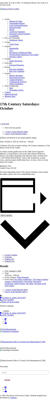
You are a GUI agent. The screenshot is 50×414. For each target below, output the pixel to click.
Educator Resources (16, 65)
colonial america (17, 281)
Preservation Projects (17, 78)
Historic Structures (16, 75)
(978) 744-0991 (8, 300)
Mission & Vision (15, 21)
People (11, 30)
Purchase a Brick (15, 57)
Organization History (17, 23)
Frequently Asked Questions (19, 34)
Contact (7, 92)
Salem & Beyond (11, 94)
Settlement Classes (16, 40)
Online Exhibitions (16, 84)
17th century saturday (40, 279)
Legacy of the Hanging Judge (16, 132)
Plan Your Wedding (16, 69)
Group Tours (14, 44)
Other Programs (23, 277)
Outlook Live (10, 261)
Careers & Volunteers (17, 32)
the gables (29, 284)
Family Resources (15, 61)
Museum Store (10, 96)
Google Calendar (11, 255)
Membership (13, 48)
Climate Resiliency (16, 80)
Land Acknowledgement (18, 25)
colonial (7, 281)
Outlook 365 (9, 259)
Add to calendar (6, 215)
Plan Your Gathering (16, 71)
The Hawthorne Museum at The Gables (23, 55)
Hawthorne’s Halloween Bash (20, 53)
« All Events (4, 124)
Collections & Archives (17, 82)
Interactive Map (15, 28)
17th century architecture (22, 279)
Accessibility (14, 36)
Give (11, 50)
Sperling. (13, 398)
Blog (11, 88)
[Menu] (3, 13)
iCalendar (8, 257)
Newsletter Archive (16, 90)
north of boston (19, 284)
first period (28, 281)
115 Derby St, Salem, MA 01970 (13, 298)
